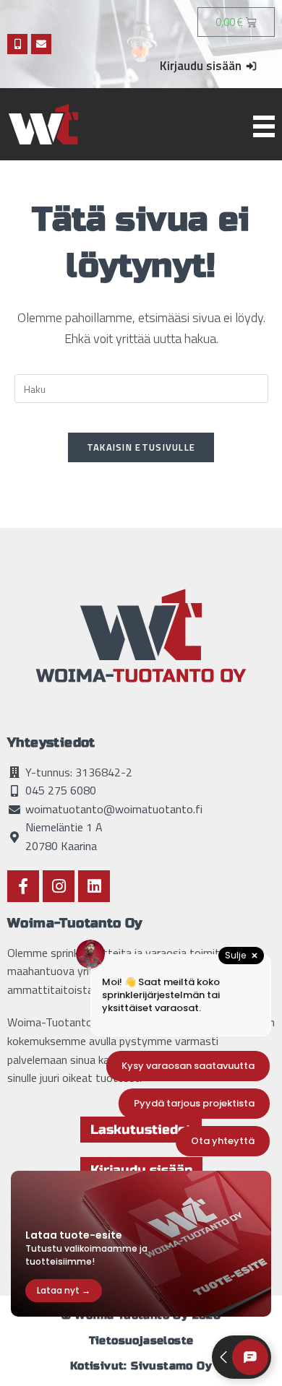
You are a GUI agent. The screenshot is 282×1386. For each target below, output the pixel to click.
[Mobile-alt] (17, 44)
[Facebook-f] (23, 886)
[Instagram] (58, 886)
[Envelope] (41, 44)
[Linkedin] (94, 886)
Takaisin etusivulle (141, 447)
